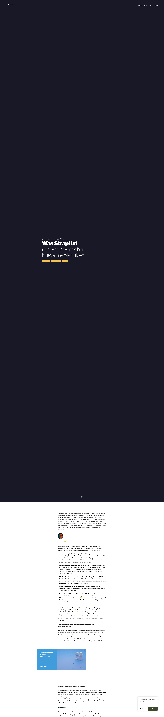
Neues (145, 5)
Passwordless (81, 612)
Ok (152, 708)
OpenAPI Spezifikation (82, 598)
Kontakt (156, 5)
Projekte (140, 5)
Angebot (151, 5)
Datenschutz (142, 704)
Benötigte (142, 708)
